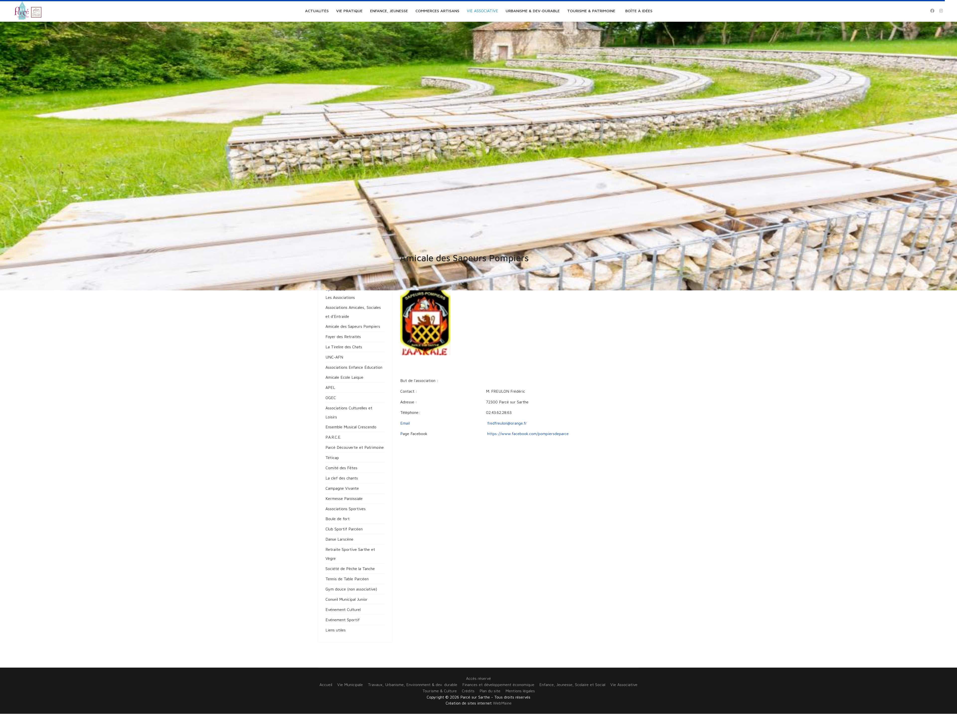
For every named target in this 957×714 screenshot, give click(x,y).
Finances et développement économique (498, 684)
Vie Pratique (349, 10)
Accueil (325, 684)
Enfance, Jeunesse (389, 10)
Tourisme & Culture (439, 691)
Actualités (317, 10)
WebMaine (502, 703)
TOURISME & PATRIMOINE (591, 10)
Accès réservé (478, 678)
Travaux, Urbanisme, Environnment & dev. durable (412, 684)
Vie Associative (482, 10)
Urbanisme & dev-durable (533, 10)
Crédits (468, 691)
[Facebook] (932, 10)
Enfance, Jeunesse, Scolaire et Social (572, 684)
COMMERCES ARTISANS (437, 10)
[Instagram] (941, 10)
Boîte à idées (638, 10)
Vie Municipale (350, 684)
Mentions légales (520, 691)
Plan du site (489, 691)
